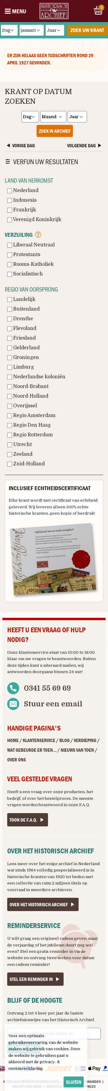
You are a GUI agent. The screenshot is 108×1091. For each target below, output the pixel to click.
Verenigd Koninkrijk (36, 219)
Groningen (25, 357)
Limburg (23, 367)
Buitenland (26, 309)
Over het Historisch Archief (39, 904)
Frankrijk (24, 210)
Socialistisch (27, 274)
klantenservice (34, 652)
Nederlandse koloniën (38, 376)
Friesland (24, 338)
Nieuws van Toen (77, 750)
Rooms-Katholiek (33, 264)
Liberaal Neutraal (33, 245)
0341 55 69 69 (47, 688)
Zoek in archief (54, 131)
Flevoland (24, 328)
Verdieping (85, 740)
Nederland (25, 190)
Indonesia (24, 200)
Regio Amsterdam (34, 415)
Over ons (16, 760)
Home (13, 740)
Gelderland (26, 347)
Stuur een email (53, 704)
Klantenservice (39, 740)
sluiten (73, 1082)
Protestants (26, 254)
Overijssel (24, 406)
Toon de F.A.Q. (23, 820)
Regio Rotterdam (32, 435)
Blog (64, 740)
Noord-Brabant (30, 386)
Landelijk (23, 299)
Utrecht (22, 444)
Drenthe (22, 318)
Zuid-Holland (28, 464)
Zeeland (22, 454)
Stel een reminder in (31, 979)
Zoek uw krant (87, 30)
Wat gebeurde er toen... (31, 750)
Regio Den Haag (31, 425)
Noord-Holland (30, 396)
